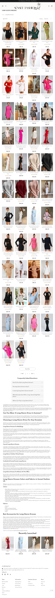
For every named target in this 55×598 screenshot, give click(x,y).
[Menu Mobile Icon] (2, 6)
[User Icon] (49, 6)
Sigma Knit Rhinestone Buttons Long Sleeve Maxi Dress (21, 551)
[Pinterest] (7, 574)
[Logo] (27, 6)
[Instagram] (5, 574)
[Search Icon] (6, 6)
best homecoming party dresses (20, 530)
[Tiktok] (10, 574)
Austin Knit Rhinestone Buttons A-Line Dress (47, 550)
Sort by (41, 18)
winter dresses (17, 501)
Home (3, 14)
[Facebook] (2, 574)
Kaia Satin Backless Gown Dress (8, 550)
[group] (8, 44)
